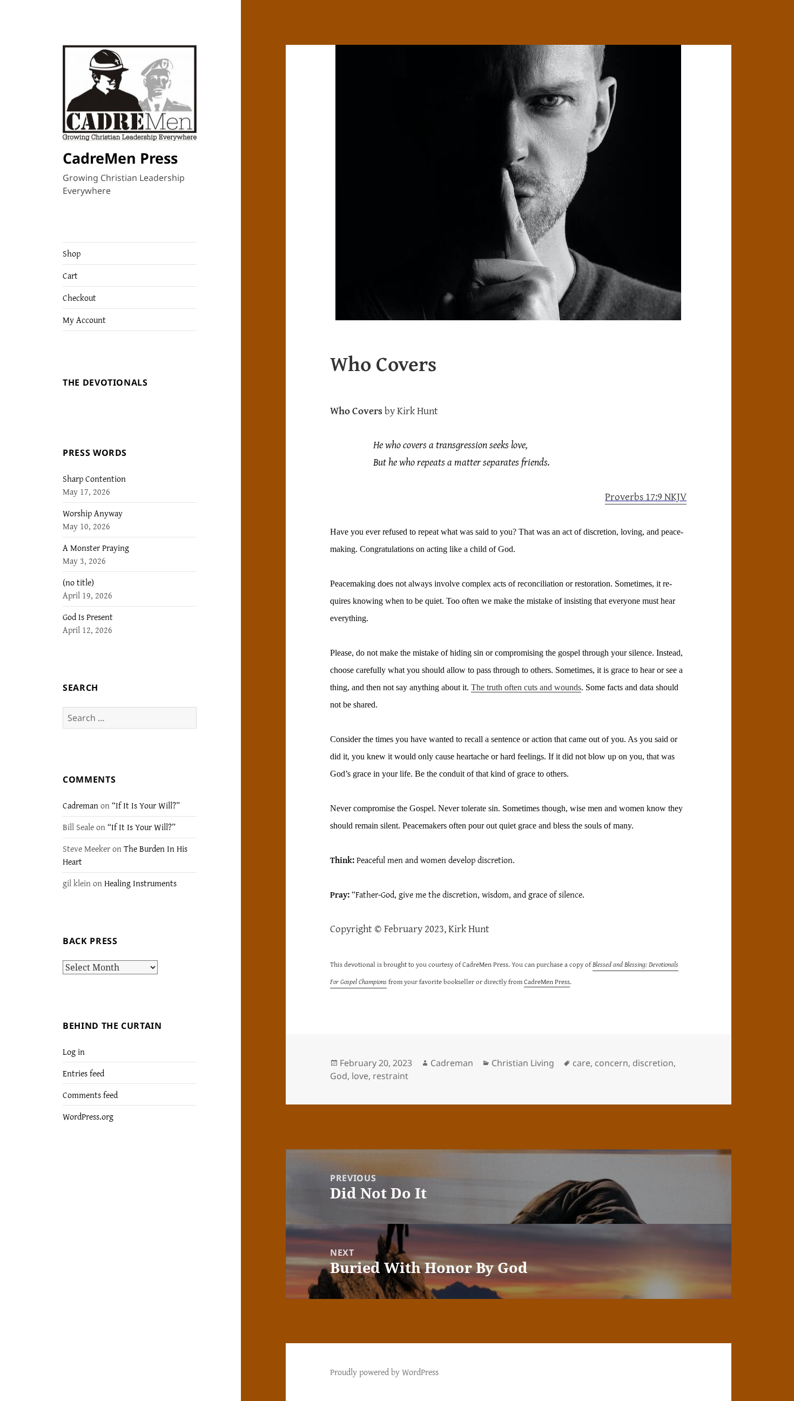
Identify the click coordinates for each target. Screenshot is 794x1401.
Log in (74, 1051)
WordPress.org (88, 1116)
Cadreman (80, 805)
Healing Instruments (140, 883)
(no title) (78, 582)
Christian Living (523, 1063)
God (338, 1076)
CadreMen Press (120, 158)
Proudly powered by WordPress (384, 1371)
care (581, 1063)
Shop (71, 253)
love (360, 1076)
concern (611, 1063)
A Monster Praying (96, 547)
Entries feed (83, 1073)
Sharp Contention (94, 478)
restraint (390, 1076)
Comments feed (90, 1094)
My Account (84, 319)
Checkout (79, 297)
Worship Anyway (93, 513)
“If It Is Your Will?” (146, 805)
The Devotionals (105, 382)
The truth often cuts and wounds (526, 687)
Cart (70, 275)
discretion (653, 1063)
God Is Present (88, 616)
